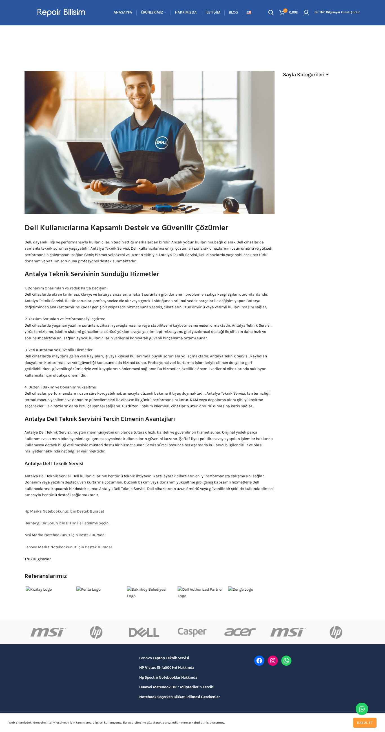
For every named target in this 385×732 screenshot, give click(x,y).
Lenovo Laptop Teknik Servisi (164, 658)
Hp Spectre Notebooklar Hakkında (168, 678)
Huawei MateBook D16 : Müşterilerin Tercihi (176, 687)
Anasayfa (167, 51)
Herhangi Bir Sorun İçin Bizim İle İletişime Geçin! (67, 523)
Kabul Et (365, 723)
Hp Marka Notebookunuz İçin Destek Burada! (64, 511)
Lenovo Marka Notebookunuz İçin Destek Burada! (68, 547)
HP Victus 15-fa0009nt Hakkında (166, 668)
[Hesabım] (306, 12)
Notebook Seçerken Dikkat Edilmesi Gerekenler (179, 697)
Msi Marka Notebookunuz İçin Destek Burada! (65, 535)
